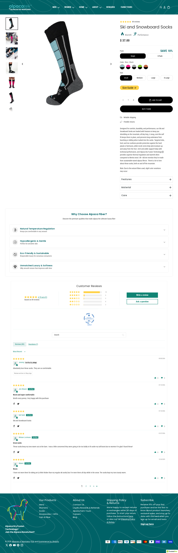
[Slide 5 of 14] (12, 83)
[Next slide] (112, 64)
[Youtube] (14, 545)
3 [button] (90, 486)
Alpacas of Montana (21, 541)
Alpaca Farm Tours (82, 511)
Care (124, 195)
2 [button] (86, 486)
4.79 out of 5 (42, 297)
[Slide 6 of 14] (12, 98)
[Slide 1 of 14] (12, 23)
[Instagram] (21, 545)
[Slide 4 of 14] (12, 68)
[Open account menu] (164, 7)
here (131, 516)
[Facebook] (10, 545)
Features (126, 179)
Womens (43, 507)
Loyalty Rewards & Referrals (86, 507)
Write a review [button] (142, 295)
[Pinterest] (18, 545)
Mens (41, 504)
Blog (75, 517)
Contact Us (78, 504)
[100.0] (89, 318)
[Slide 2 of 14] (12, 38)
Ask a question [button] (142, 301)
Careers (77, 514)
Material (126, 187)
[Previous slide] (22, 64)
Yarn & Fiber (44, 517)
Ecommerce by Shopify (49, 541)
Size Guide (128, 87)
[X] (6, 545)
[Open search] (160, 7)
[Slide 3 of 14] (12, 53)
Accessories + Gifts (48, 514)
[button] (75, 292)
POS (32, 541)
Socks (42, 511)
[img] (18, 359)
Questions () (33, 344)
